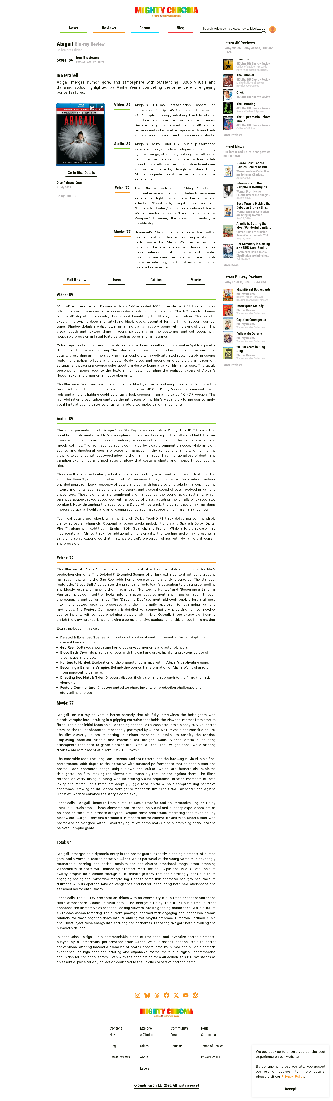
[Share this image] (92, 107)
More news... (232, 265)
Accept (291, 1089)
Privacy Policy (292, 1076)
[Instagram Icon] (137, 995)
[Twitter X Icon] (176, 995)
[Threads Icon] (157, 995)
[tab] (76, 281)
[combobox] (231, 28)
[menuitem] (73, 29)
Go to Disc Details (81, 172)
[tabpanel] (136, 630)
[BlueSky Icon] (147, 995)
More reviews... (234, 135)
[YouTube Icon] (186, 995)
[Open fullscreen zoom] (100, 107)
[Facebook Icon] (166, 995)
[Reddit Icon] (195, 995)
